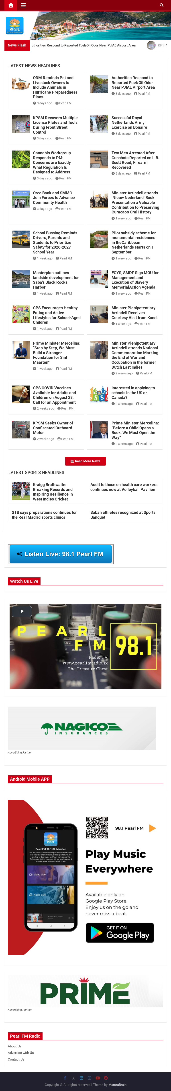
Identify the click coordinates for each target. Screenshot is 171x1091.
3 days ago (44, 103)
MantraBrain (117, 1085)
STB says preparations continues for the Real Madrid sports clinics (44, 515)
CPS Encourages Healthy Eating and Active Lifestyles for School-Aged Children (57, 315)
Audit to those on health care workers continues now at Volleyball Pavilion (123, 487)
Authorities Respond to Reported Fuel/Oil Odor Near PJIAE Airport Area (133, 82)
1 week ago (123, 218)
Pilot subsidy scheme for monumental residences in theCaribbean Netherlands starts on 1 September (134, 242)
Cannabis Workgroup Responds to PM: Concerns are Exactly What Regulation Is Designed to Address (52, 162)
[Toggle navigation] (23, 5)
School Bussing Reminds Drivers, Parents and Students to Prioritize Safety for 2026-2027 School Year (55, 242)
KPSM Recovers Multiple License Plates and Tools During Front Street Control (55, 125)
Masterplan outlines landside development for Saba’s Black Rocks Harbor (56, 279)
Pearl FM (65, 103)
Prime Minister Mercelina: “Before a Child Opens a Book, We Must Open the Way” (135, 430)
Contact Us (16, 1059)
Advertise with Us (21, 1053)
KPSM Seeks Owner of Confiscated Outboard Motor (53, 428)
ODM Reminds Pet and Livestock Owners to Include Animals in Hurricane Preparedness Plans (55, 87)
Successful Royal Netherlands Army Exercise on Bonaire (129, 122)
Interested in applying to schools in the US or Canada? (133, 393)
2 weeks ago (124, 373)
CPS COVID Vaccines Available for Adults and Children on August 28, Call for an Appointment (54, 395)
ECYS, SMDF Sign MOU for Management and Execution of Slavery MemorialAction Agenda (135, 279)
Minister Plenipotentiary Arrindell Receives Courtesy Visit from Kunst (135, 312)
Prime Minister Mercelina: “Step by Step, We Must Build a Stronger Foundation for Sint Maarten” (56, 353)
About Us (15, 1046)
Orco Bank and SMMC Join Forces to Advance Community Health (54, 198)
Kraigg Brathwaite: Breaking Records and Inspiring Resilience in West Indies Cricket (53, 491)
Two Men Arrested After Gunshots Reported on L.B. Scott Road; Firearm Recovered (135, 160)
